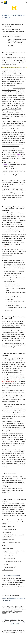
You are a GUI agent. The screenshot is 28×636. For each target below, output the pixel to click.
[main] (14, 16)
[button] (2, 2)
